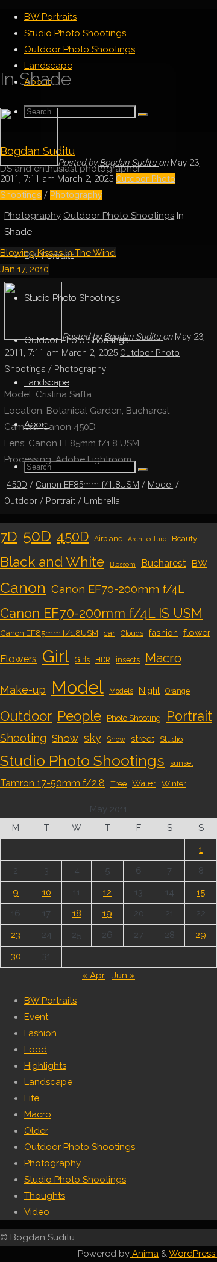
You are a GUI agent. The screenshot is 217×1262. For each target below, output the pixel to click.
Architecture (147, 538)
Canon (23, 588)
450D (17, 484)
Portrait (60, 501)
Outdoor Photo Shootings (118, 215)
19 (107, 913)
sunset (181, 763)
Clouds (132, 633)
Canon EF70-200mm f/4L (117, 589)
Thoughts (44, 1195)
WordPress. (193, 1253)
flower (196, 632)
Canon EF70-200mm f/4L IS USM (101, 613)
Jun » (123, 975)
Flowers (18, 659)
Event (36, 1017)
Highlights (45, 1065)
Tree (118, 783)
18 (76, 913)
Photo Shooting (134, 718)
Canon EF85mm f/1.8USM (87, 484)
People (79, 716)
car (109, 633)
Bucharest (163, 563)
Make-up (23, 689)
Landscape (48, 1082)
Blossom (123, 564)
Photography (76, 195)
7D (8, 536)
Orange (177, 691)
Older (36, 1130)
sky (92, 738)
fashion (163, 632)
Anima (144, 1253)
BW (199, 563)
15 (201, 892)
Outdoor (20, 501)
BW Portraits (50, 1000)
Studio (171, 739)
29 (200, 935)
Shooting (23, 738)
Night (149, 690)
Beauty (184, 538)
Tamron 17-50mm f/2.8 (52, 783)
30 (16, 956)
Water (144, 783)
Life (31, 1098)
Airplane (108, 539)
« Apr (93, 975)
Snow (116, 739)
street (142, 738)
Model (160, 484)
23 (15, 935)
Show (65, 738)
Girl (55, 656)
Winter (174, 783)
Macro (163, 657)
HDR (102, 660)
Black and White (52, 562)
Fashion (40, 1033)
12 (107, 892)
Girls (82, 660)
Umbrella (102, 501)
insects (128, 660)
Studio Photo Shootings (82, 760)
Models (121, 691)
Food (35, 1049)
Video (36, 1212)
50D (37, 536)
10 (46, 892)
